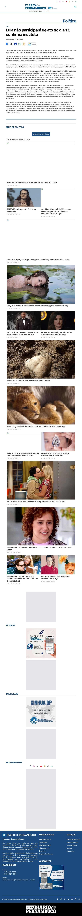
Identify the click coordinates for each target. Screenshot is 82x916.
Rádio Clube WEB (45, 845)
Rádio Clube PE (44, 848)
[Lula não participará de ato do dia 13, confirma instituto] (7, 44)
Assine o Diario (72, 845)
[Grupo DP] (41, 909)
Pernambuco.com (45, 839)
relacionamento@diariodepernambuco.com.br (18, 880)
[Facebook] (57, 1)
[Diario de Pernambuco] (41, 6)
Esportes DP (43, 842)
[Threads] (69, 1)
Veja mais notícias (41, 134)
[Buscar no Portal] (75, 7)
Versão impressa (72, 842)
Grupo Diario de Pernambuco (17, 899)
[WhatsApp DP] (75, 1)
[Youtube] (66, 1)
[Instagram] (59, 1)
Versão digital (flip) (73, 839)
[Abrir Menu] (5, 6)
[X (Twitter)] (63, 1)
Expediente (70, 851)
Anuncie (69, 848)
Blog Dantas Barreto (46, 854)
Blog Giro (42, 851)
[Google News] (72, 1)
